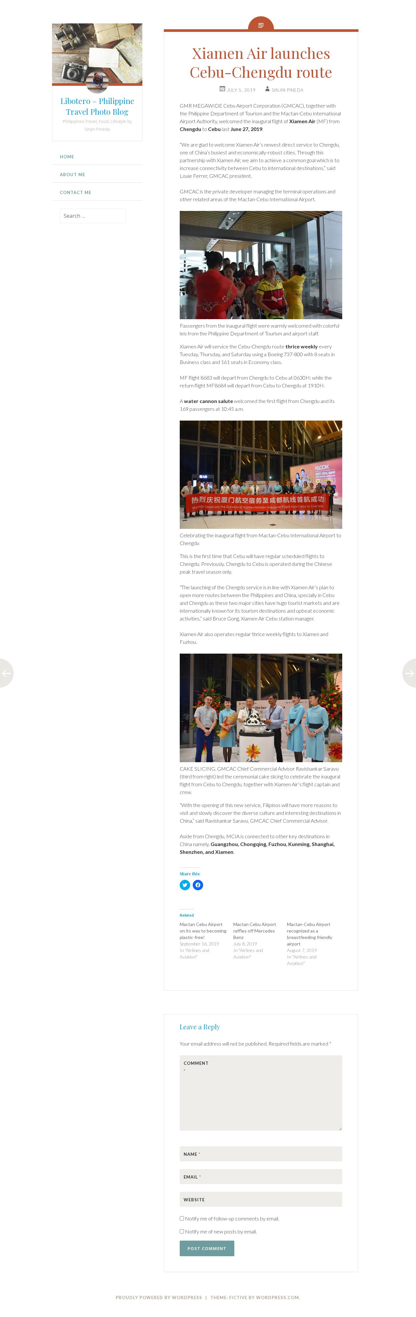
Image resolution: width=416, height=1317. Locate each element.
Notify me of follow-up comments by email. (232, 1218)
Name (192, 1154)
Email (192, 1177)
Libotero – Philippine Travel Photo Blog (97, 106)
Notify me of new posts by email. (221, 1231)
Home (67, 156)
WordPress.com (277, 1297)
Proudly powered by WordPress (159, 1297)
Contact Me (75, 192)
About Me (72, 174)
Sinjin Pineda (288, 90)
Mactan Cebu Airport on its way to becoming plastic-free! (203, 930)
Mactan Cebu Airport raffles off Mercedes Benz (254, 930)
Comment (196, 1067)
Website (194, 1199)
